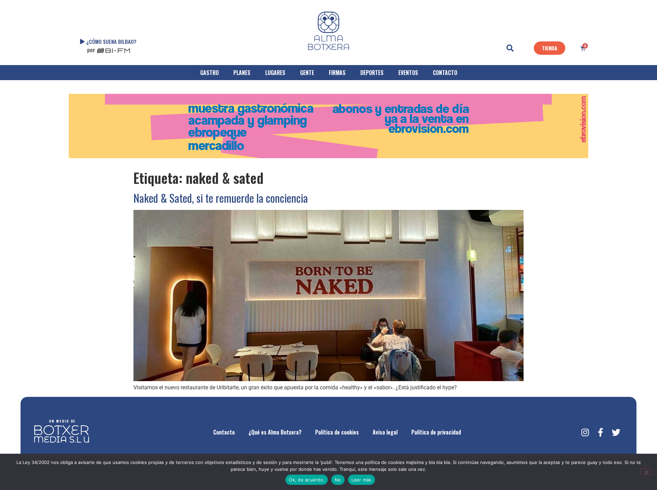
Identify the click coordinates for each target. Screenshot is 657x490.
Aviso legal (385, 432)
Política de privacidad (436, 432)
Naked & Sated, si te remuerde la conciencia (220, 198)
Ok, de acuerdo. (306, 479)
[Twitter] (616, 432)
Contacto (224, 432)
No (338, 479)
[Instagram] (585, 432)
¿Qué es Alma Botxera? (274, 432)
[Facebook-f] (600, 432)
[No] (646, 471)
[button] (510, 48)
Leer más (361, 479)
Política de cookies (337, 432)
